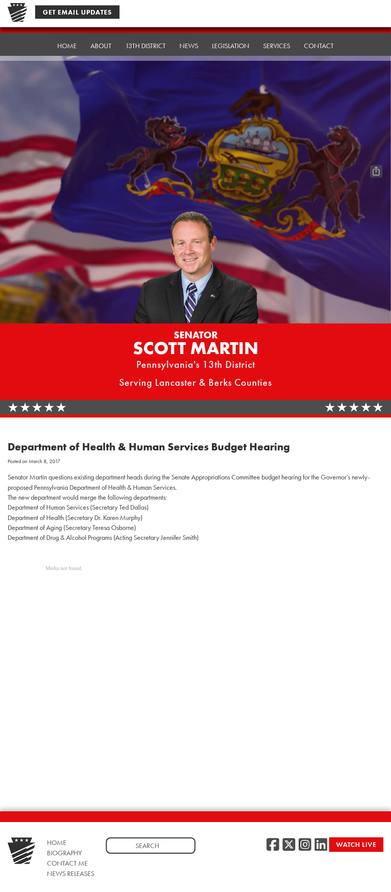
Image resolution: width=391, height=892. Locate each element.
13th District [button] (145, 45)
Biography (64, 852)
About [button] (100, 45)
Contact (319, 45)
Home (67, 45)
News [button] (188, 45)
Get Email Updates (77, 12)
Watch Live (356, 844)
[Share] (376, 171)
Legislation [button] (230, 45)
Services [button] (276, 45)
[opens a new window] (376, 156)
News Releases (70, 873)
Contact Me (67, 863)
